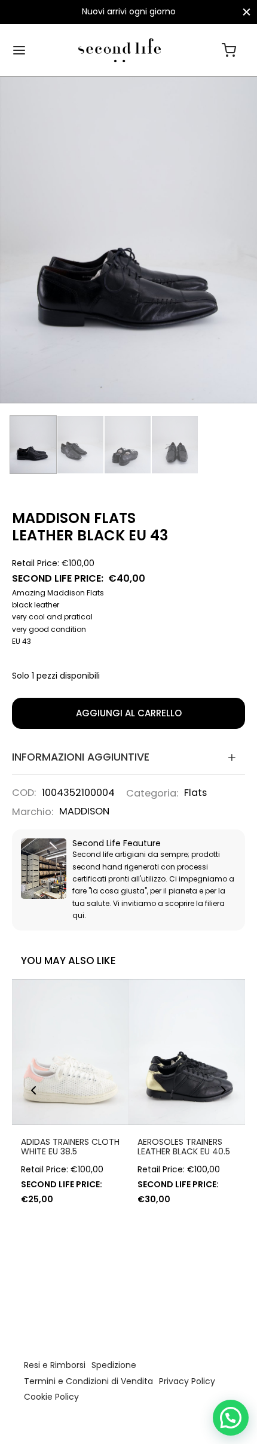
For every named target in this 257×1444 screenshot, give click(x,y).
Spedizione (113, 1365)
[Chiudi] (246, 11)
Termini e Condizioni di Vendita (88, 1381)
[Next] (223, 1090)
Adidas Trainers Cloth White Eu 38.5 (70, 1147)
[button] (231, 1418)
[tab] (128, 757)
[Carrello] (229, 50)
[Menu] (19, 50)
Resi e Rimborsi (54, 1365)
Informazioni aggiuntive (80, 757)
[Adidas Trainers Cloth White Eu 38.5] (70, 1052)
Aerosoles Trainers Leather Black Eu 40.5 (183, 1147)
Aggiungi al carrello (129, 713)
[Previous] (33, 1090)
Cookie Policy (51, 1397)
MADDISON (84, 811)
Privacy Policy (187, 1381)
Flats (195, 792)
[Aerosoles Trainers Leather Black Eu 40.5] (186, 1052)
